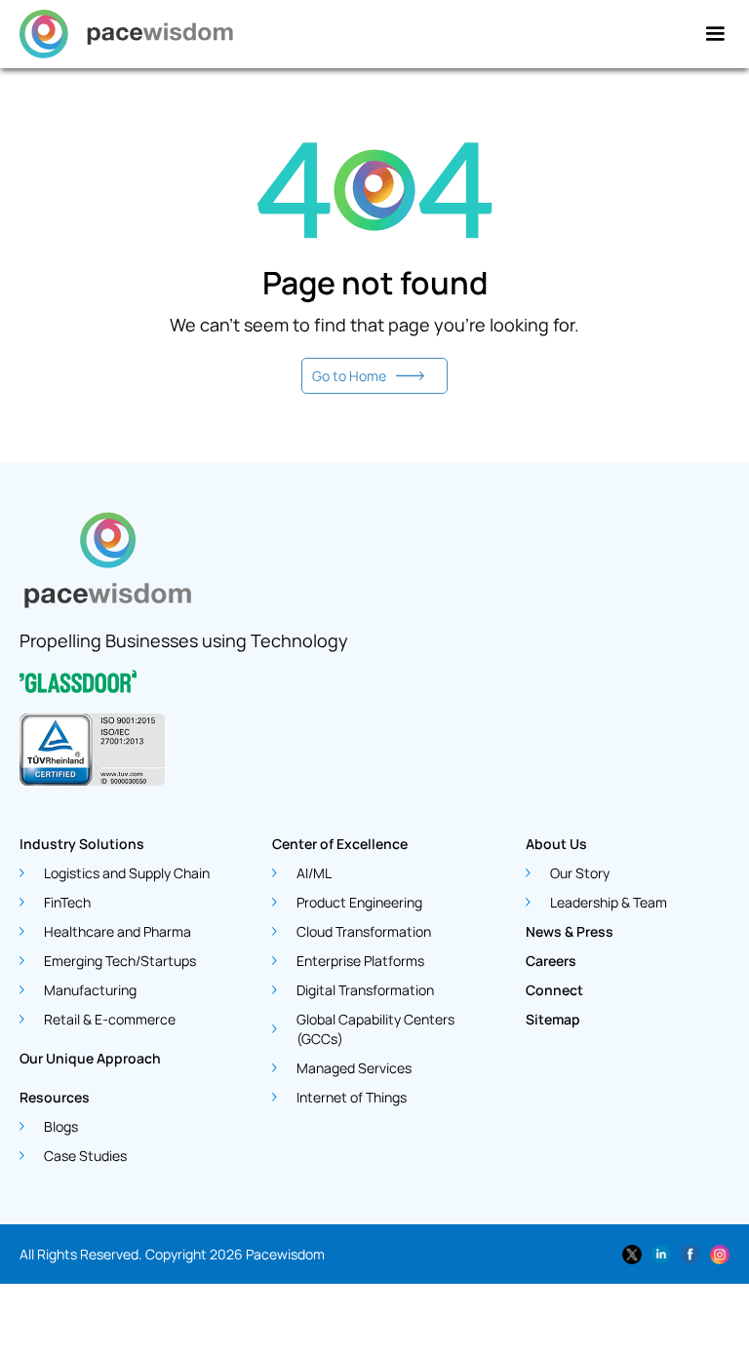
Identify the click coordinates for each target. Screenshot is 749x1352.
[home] (126, 34)
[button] (714, 34)
